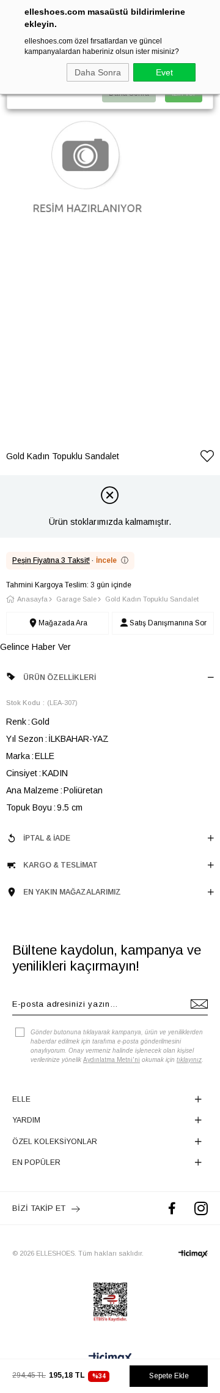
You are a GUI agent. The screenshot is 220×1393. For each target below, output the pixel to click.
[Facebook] (172, 1208)
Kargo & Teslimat (60, 865)
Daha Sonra (98, 72)
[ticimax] (193, 1254)
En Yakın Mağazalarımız (72, 892)
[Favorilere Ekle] (207, 458)
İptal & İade (46, 838)
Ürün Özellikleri (59, 677)
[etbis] (110, 1302)
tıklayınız (189, 1059)
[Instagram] (201, 1208)
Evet (164, 72)
